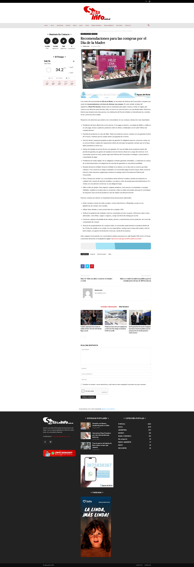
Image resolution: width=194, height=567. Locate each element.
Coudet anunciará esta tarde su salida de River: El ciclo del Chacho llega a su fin (91, 329)
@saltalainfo (108, 409)
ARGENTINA (60, 25)
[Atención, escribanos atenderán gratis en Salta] (86, 425)
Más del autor (124, 307)
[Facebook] (146, 1)
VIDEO (81, 25)
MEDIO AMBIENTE (108, 25)
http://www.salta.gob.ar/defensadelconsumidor (126, 239)
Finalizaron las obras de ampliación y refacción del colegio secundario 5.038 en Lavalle (116, 329)
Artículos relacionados (109, 307)
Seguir (55, 38)
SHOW (87, 25)
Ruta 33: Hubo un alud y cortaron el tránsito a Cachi (96, 280)
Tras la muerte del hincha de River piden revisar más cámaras (102, 445)
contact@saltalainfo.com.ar (61, 436)
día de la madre (101, 254)
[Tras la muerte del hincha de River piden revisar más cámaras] (86, 445)
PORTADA (94, 34)
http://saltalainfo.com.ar (100, 293)
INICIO (46, 25)
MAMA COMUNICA (96, 25)
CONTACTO (139, 565)
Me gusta (47, 38)
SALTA (52, 25)
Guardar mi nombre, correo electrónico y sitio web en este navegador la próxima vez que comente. (114, 384)
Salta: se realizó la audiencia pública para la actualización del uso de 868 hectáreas (135, 280)
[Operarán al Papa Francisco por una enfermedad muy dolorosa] (86, 435)
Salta (109, 254)
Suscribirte (71, 38)
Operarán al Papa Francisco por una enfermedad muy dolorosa (101, 435)
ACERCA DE (128, 25)
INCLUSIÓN (119, 25)
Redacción (86, 46)
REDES (74, 25)
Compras (92, 254)
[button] (148, 26)
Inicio (82, 31)
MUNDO (68, 25)
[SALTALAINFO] (97, 13)
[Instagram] (149, 1)
